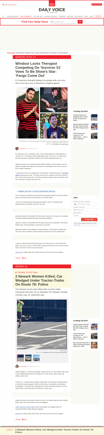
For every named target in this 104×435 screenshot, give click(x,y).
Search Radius (77, 212)
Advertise (99, 16)
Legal (86, 16)
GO (80, 22)
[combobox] (10, 4)
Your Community (26, 16)
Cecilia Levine (23, 366)
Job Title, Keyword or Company (81, 201)
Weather (70, 16)
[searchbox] (11, 4)
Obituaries (79, 16)
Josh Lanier (22, 148)
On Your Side (38, 16)
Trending (62, 16)
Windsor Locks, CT (25, 57)
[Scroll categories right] (102, 16)
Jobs (91, 16)
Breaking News (12, 16)
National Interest (50, 16)
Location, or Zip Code (78, 207)
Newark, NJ (21, 266)
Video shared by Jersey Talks (25, 407)
